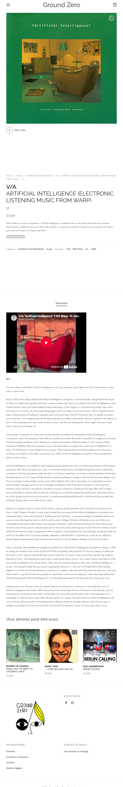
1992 (68, 249)
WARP (93, 249)
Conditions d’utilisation (17, 757)
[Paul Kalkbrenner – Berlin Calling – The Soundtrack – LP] (100, 646)
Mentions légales (14, 768)
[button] (74, 641)
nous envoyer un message (76, 751)
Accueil (9, 175)
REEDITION (78, 249)
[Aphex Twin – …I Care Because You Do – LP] (61, 646)
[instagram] (72, 703)
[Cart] (115, 5)
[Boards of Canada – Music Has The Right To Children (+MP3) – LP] (23, 646)
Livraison (10, 762)
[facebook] (66, 703)
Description (61, 303)
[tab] (61, 303)
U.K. (87, 249)
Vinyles (19, 175)
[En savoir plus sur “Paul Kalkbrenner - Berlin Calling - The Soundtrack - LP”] (112, 641)
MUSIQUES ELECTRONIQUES (39, 175)
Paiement (10, 751)
